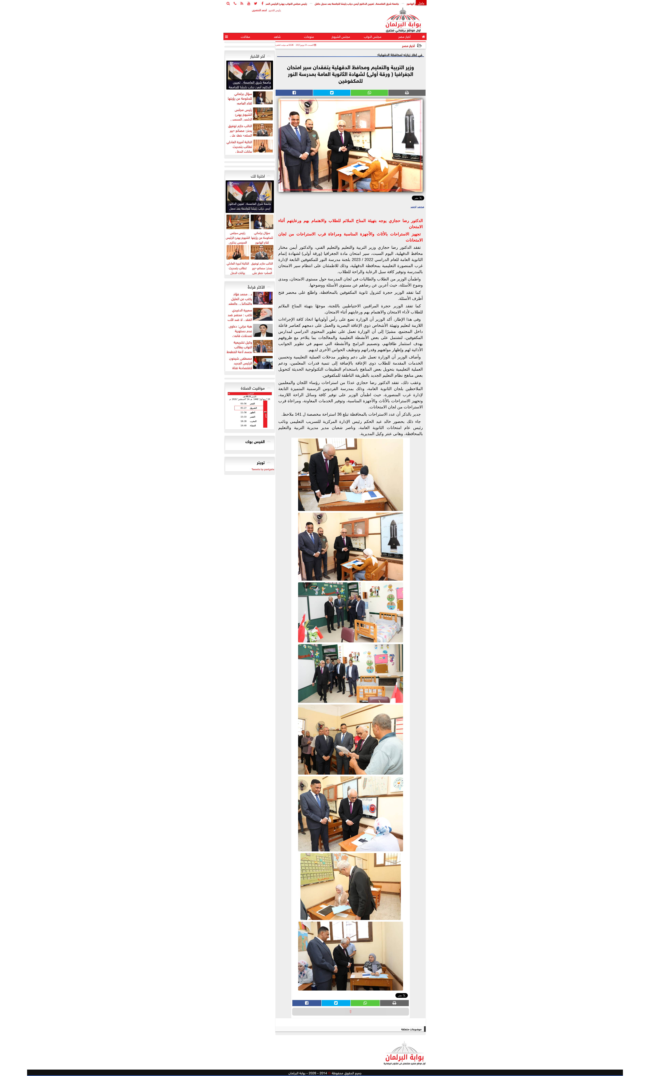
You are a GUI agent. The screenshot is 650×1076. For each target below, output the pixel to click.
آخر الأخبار (257, 55)
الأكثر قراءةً (256, 286)
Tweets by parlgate (263, 469)
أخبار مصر (408, 45)
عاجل (421, 2)
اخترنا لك (258, 175)
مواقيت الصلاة (253, 387)
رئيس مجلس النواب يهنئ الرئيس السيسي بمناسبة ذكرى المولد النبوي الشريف (331, 3)
